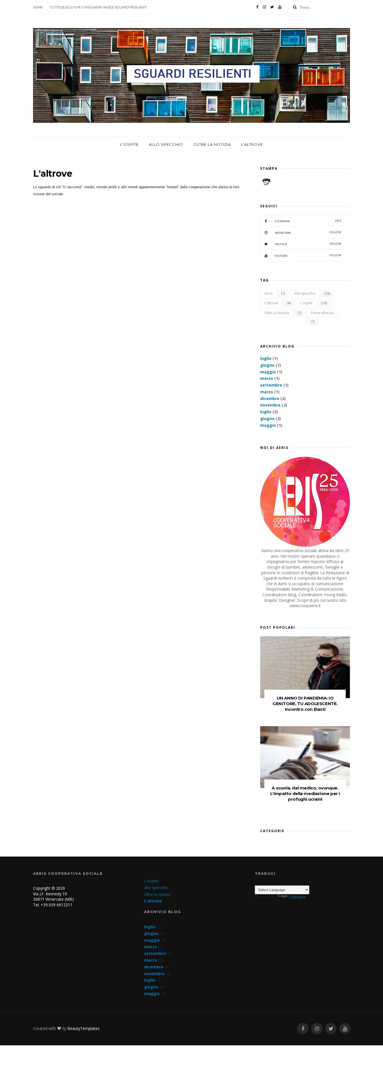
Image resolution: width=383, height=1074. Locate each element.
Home (38, 7)
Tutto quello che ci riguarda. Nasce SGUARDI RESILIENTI (98, 7)
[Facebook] (257, 7)
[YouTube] (280, 7)
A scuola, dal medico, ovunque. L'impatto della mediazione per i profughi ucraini (305, 793)
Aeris (268, 293)
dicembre (269, 398)
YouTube (308, 255)
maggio (268, 371)
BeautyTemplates (83, 1028)
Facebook (308, 221)
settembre (271, 385)
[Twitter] (272, 7)
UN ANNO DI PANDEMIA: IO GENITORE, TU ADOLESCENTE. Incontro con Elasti (305, 703)
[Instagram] (264, 7)
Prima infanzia (322, 312)
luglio (265, 358)
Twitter (308, 244)
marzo (266, 378)
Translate (297, 897)
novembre (270, 405)
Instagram (308, 232)
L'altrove (252, 144)
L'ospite (129, 144)
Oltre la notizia (212, 144)
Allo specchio (166, 144)
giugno (267, 365)
